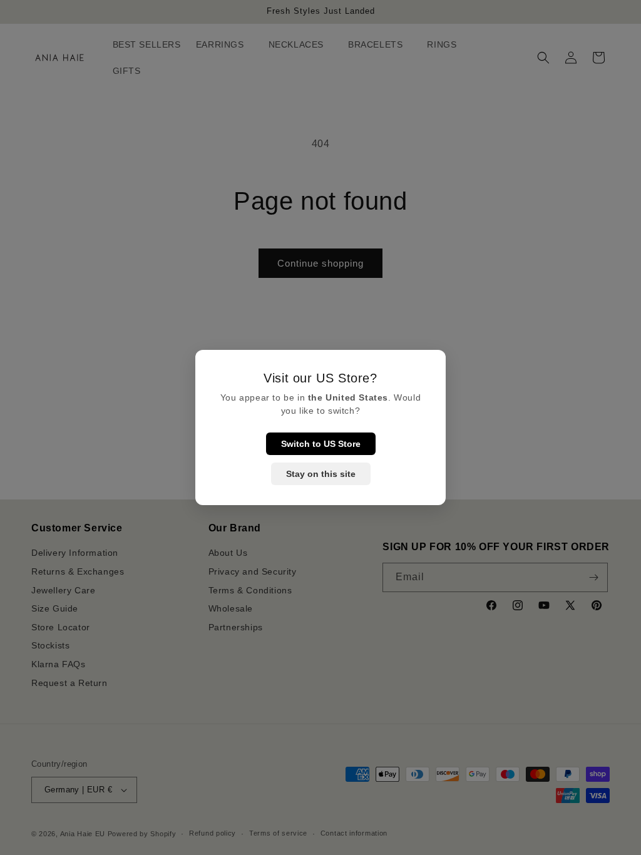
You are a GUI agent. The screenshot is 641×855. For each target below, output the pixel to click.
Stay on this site (321, 474)
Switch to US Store (321, 444)
